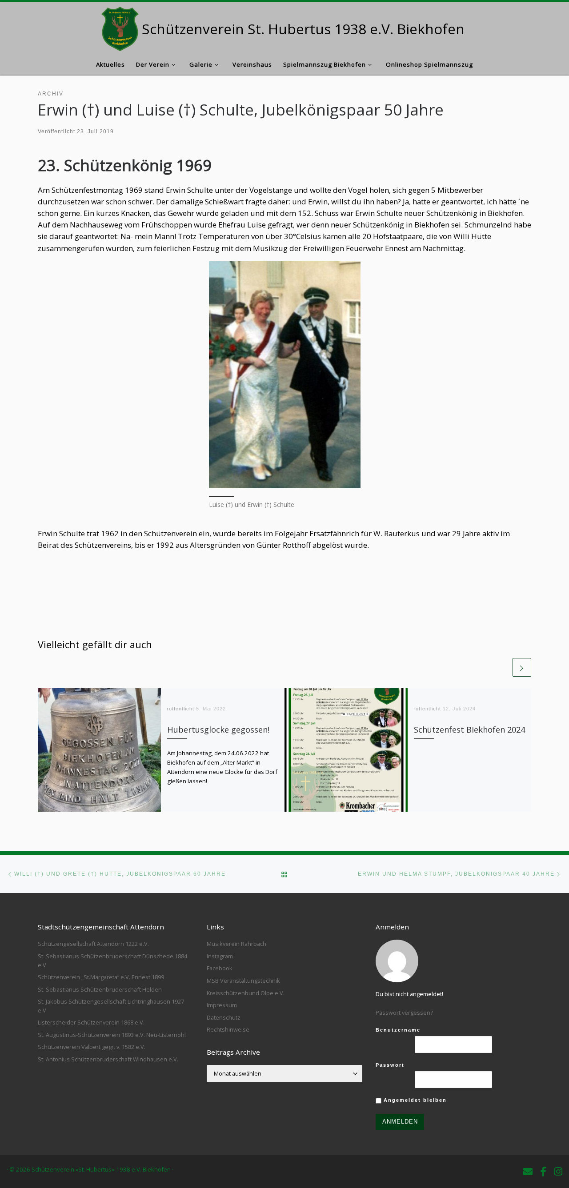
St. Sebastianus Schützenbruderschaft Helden (100, 989)
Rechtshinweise (228, 1029)
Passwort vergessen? (404, 1013)
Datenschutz (223, 1017)
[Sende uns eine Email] (528, 1171)
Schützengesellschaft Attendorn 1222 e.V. (93, 944)
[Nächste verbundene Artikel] (522, 667)
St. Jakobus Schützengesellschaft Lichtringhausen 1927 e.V (111, 1005)
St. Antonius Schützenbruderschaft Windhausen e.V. (108, 1059)
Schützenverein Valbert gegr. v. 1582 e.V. (91, 1047)
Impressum (222, 1005)
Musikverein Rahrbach (236, 944)
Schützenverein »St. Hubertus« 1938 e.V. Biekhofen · (102, 1169)
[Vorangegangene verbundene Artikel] (501, 667)
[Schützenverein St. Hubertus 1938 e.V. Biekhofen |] (120, 26)
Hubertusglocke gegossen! (218, 729)
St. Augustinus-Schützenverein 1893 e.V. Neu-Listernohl (112, 1035)
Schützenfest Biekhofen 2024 (469, 729)
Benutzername (398, 1030)
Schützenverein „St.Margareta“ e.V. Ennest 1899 (101, 977)
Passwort (390, 1065)
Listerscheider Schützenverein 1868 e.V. (91, 1022)
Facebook (219, 968)
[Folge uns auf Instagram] (558, 1171)
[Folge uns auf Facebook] (543, 1171)
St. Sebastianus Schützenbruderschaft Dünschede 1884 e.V (112, 960)
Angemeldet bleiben (414, 1100)
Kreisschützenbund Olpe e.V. (245, 993)
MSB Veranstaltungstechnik (243, 981)
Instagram (220, 956)
